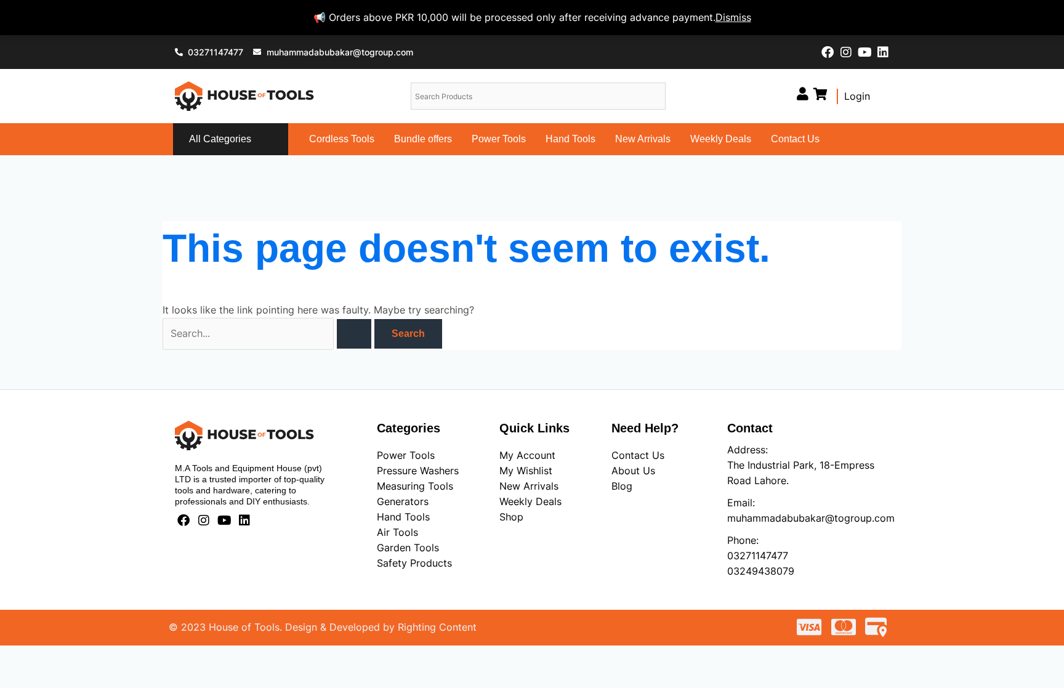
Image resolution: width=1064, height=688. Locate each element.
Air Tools (397, 532)
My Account (527, 455)
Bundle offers (423, 139)
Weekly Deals (720, 139)
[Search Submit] (354, 334)
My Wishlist (525, 470)
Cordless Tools (341, 139)
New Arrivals (643, 139)
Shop (511, 517)
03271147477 (757, 555)
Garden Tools (408, 547)
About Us (633, 470)
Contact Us (795, 139)
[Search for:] (268, 333)
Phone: (743, 540)
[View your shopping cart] (820, 94)
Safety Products (414, 563)
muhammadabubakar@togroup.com (811, 518)
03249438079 (760, 571)
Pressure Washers (418, 470)
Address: (747, 449)
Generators (403, 501)
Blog (621, 486)
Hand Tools (570, 139)
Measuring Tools (415, 486)
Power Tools (499, 139)
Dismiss (733, 17)
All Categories (220, 139)
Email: (741, 502)
